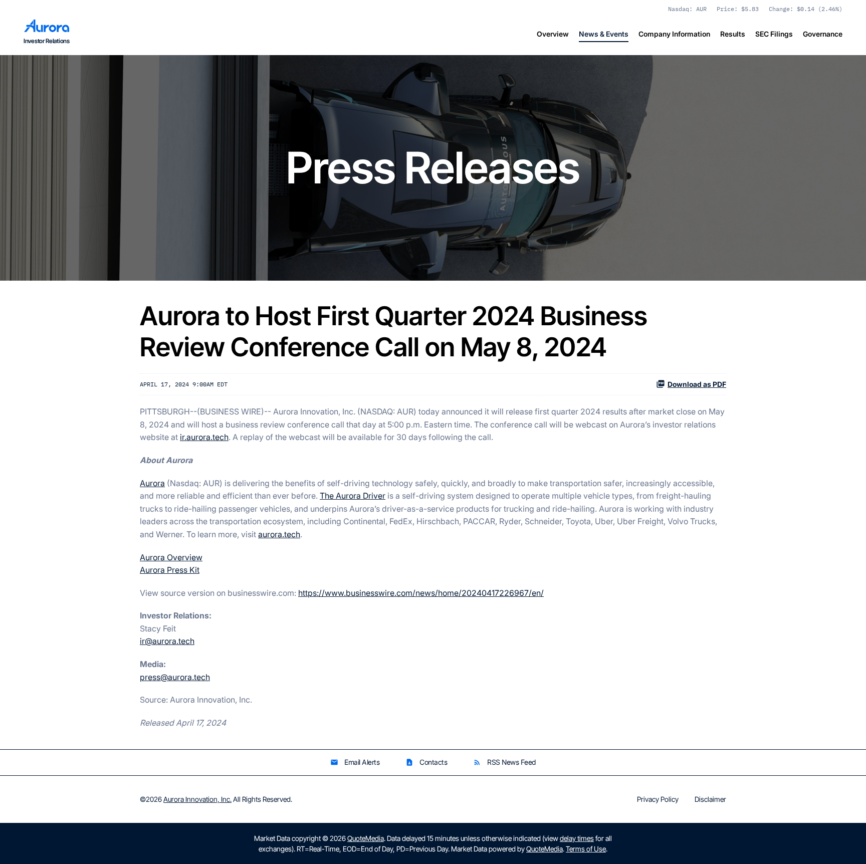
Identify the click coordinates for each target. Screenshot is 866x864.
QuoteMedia (365, 838)
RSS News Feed (504, 762)
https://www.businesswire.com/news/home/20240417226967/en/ (421, 593)
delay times (577, 838)
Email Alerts (354, 762)
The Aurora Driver (352, 496)
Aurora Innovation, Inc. (197, 799)
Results (732, 34)
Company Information (674, 34)
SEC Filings (774, 34)
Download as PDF (697, 384)
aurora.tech (279, 534)
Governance (822, 34)
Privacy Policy (658, 799)
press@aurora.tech (175, 677)
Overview (553, 34)
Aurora (152, 483)
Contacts (426, 762)
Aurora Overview (171, 557)
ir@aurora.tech (167, 641)
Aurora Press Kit (169, 570)
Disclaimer (710, 799)
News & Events (603, 34)
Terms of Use (586, 848)
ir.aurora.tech (204, 437)
